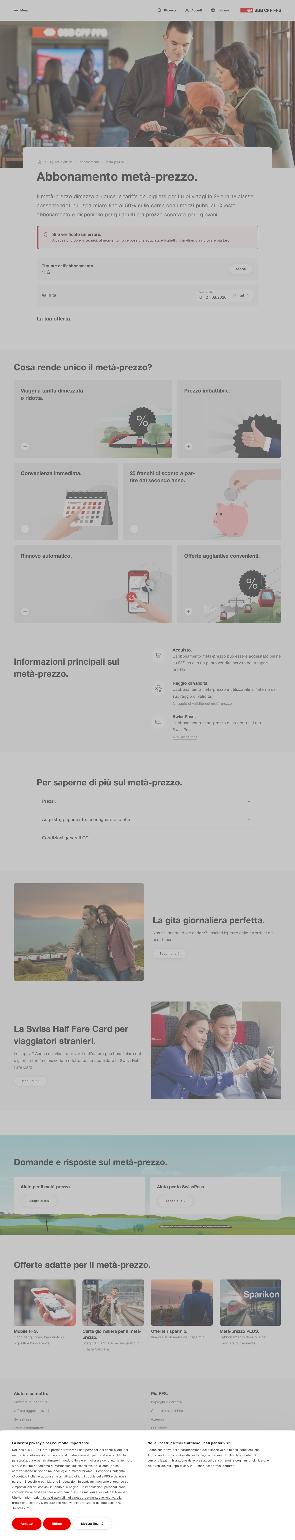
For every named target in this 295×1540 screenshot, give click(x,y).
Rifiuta (57, 1523)
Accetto (27, 1523)
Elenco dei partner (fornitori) (215, 1466)
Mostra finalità (92, 1523)
